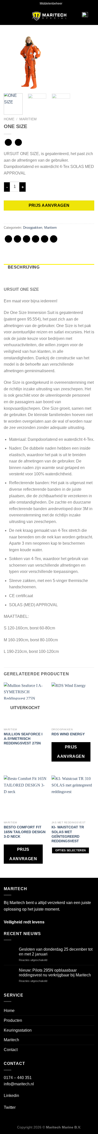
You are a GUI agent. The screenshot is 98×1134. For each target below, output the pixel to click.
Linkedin (11, 1095)
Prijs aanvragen (49, 205)
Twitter (10, 1107)
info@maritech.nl (19, 1084)
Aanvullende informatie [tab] (37, 274)
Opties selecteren (70, 850)
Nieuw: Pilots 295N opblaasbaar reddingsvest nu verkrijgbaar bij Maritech (55, 972)
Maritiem (28, 119)
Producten (13, 1020)
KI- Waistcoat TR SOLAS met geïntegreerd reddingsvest (68, 834)
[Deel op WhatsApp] (8, 239)
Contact (11, 1050)
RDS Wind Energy (68, 734)
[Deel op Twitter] (26, 239)
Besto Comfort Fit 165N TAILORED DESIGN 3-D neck (24, 831)
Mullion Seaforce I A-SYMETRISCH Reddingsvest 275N (23, 738)
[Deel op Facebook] (17, 239)
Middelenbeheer (51, 3)
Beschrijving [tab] (23, 267)
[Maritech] (49, 16)
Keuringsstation (18, 1030)
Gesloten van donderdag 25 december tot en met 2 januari (55, 951)
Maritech (11, 1040)
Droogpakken (32, 227)
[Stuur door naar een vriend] (35, 239)
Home (9, 119)
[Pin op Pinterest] (44, 239)
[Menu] (11, 16)
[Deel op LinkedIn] (54, 239)
